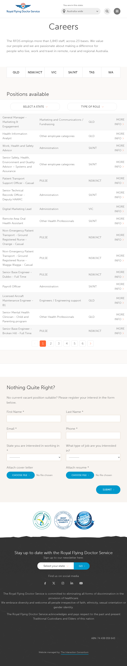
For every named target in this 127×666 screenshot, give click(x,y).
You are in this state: (73, 5)
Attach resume (76, 467)
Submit (107, 489)
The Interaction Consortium (74, 652)
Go (81, 566)
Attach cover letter (20, 467)
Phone (71, 429)
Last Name (74, 412)
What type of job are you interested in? (91, 448)
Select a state (33, 106)
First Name (15, 412)
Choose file (19, 475)
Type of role (90, 106)
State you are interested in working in (33, 446)
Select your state (54, 566)
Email (11, 429)
